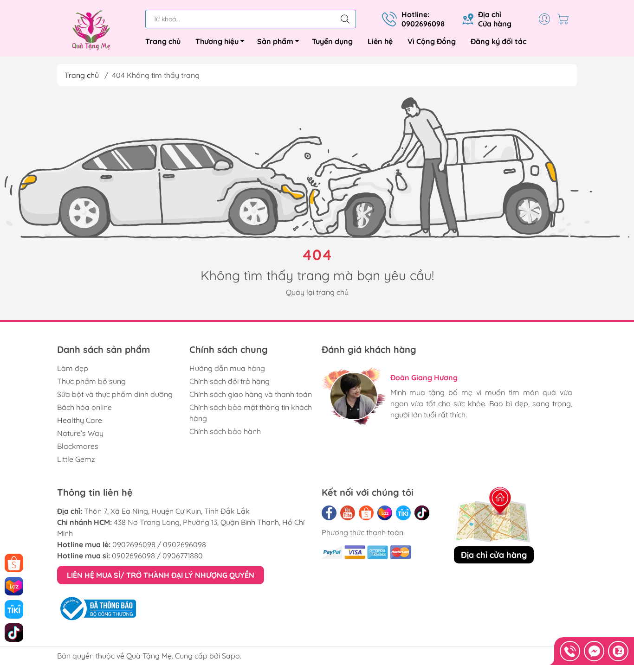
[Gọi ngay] (570, 651)
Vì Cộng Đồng (432, 41)
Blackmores (77, 446)
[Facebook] (329, 512)
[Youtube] (347, 512)
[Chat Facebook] (594, 651)
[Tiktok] (421, 512)
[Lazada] (384, 512)
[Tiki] (403, 512)
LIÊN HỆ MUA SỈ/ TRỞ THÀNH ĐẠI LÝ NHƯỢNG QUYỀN (160, 575)
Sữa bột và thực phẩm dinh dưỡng (115, 394)
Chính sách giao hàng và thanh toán (250, 394)
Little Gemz (76, 459)
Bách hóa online (84, 407)
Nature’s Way (80, 433)
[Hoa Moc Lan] (96, 30)
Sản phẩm (275, 41)
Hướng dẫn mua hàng (227, 368)
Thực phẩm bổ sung (91, 381)
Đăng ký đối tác (498, 41)
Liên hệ (380, 41)
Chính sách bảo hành (225, 431)
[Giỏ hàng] (565, 19)
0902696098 (133, 544)
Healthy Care (79, 420)
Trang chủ (163, 41)
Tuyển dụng (332, 41)
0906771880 (182, 555)
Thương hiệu (217, 41)
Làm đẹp (72, 368)
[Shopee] (366, 512)
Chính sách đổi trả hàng (229, 381)
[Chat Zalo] (618, 651)
